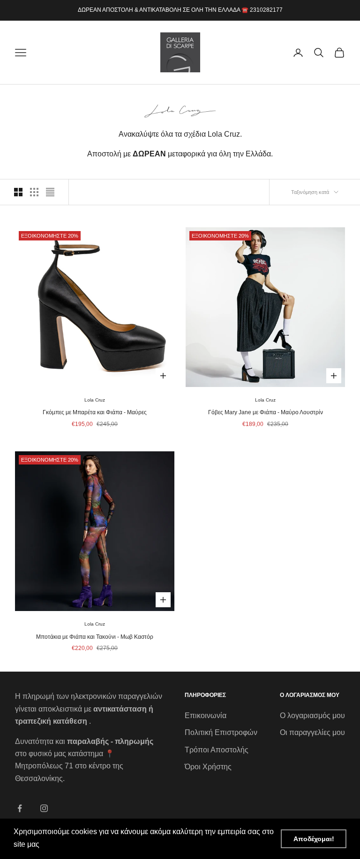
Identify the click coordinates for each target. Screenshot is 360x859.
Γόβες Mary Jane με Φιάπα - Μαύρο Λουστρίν (265, 412)
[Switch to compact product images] (50, 192)
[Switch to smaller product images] (34, 192)
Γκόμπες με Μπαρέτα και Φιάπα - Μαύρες (95, 412)
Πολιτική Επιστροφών (221, 732)
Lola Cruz (94, 399)
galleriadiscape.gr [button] (72, 844)
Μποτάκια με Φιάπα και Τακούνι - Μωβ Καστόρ (94, 637)
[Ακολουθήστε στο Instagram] (44, 808)
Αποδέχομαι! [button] (313, 839)
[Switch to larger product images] (18, 192)
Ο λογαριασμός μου (312, 716)
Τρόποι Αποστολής (216, 750)
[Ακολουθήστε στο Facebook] (19, 808)
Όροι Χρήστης (208, 767)
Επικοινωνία (205, 716)
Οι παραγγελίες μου (312, 732)
